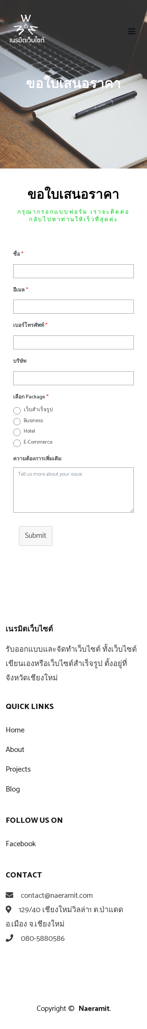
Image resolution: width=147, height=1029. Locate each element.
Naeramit (94, 1009)
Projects (18, 769)
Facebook (21, 844)
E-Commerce (38, 442)
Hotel (29, 431)
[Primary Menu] (131, 32)
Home (15, 730)
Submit (35, 536)
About (15, 750)
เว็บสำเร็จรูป (38, 410)
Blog (13, 789)
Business (33, 420)
